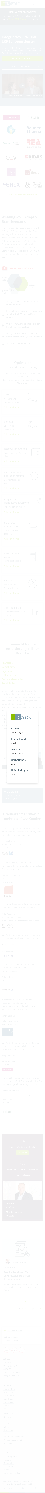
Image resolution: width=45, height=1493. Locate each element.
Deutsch (13, 733)
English (20, 733)
